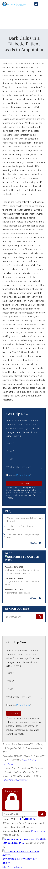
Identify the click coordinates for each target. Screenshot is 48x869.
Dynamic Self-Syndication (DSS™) (19, 861)
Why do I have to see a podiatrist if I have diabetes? (24, 519)
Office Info (27, 760)
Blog (9, 553)
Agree (20, 474)
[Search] (40, 616)
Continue (24, 483)
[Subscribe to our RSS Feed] (24, 560)
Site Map (6, 867)
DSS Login (17, 867)
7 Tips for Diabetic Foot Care (17, 592)
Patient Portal (12, 790)
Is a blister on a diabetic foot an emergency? (19, 527)
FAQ (7, 511)
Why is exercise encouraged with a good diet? (23, 536)
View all (34, 543)
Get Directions (20, 779)
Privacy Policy (23, 474)
